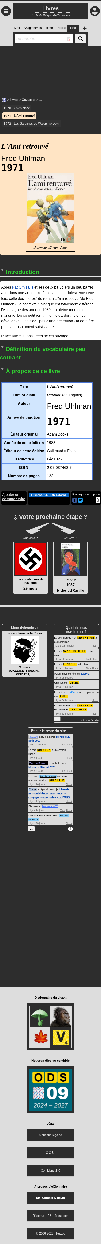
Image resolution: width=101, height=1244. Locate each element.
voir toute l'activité (90, 720)
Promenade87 (50, 806)
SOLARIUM (56, 780)
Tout (88, 659)
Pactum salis (22, 287)
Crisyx (32, 789)
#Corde (74, 692)
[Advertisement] (50, 69)
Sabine (85, 673)
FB (49, 1215)
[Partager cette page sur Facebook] (74, 500)
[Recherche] (80, 38)
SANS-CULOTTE (74, 651)
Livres (14, 99)
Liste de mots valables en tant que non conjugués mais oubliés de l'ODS (49, 793)
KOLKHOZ (43, 750)
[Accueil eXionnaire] (4, 99)
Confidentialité (50, 1170)
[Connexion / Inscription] (95, 11)
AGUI (63, 696)
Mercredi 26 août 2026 (41, 767)
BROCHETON (85, 637)
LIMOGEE (69, 664)
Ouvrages (28, 99)
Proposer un (48, 495)
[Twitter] (80, 501)
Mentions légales (50, 1135)
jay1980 (33, 736)
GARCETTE (84, 705)
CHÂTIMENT (78, 709)
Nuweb (60, 1233)
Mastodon (61, 1215)
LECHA (74, 682)
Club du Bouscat (38, 763)
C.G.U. (50, 1152)
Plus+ (95, 645)
